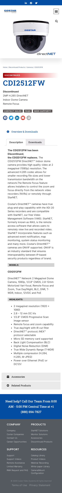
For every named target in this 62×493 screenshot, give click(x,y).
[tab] (31, 132)
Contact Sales (13, 111)
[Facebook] (31, 3)
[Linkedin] (25, 3)
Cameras (29, 67)
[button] (56, 11)
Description (16, 142)
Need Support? (42, 111)
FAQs (28, 111)
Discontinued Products (17, 67)
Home (5, 67)
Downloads (35, 142)
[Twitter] (36, 3)
